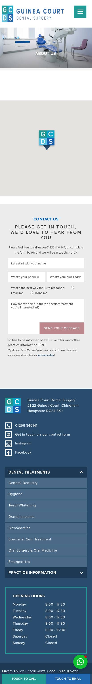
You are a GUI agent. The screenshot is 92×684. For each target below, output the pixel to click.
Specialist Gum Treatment (29, 539)
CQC (52, 671)
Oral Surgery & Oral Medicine (32, 550)
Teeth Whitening (22, 505)
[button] (80, 662)
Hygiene (15, 494)
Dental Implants (21, 516)
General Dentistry (23, 483)
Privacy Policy (13, 671)
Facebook (22, 452)
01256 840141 (25, 425)
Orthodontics (19, 528)
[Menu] (80, 12)
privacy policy (46, 354)
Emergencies (19, 562)
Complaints (37, 671)
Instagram (22, 443)
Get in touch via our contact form (42, 434)
